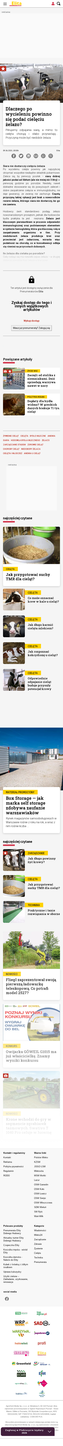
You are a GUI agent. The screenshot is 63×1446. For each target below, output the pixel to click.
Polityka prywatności (13, 1166)
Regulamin (8, 1171)
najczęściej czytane (17, 518)
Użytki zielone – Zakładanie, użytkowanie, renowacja (15, 1279)
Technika (38, 1257)
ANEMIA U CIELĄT (32, 453)
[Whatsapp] (43, 156)
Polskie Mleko (41, 1157)
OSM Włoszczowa (43, 1202)
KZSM (37, 1162)
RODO (6, 1175)
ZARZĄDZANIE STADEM (14, 444)
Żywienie (38, 1248)
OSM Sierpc (40, 1198)
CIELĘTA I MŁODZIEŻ (12, 453)
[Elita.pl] (23, 4)
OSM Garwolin (41, 1184)
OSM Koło (39, 1189)
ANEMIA (51, 436)
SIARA (6, 440)
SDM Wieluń (40, 1207)
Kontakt (7, 1157)
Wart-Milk (38, 1216)
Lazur (36, 1180)
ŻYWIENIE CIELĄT (11, 436)
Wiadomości (40, 1230)
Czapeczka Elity (11, 1245)
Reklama (7, 1162)
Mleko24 (38, 1235)
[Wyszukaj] (58, 4)
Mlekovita (39, 1171)
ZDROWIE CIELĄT (35, 444)
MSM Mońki (40, 1175)
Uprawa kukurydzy (12, 1272)
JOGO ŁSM (40, 1166)
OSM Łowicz (40, 1193)
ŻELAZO (46, 440)
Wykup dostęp (31, 320)
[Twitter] (21, 156)
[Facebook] (13, 156)
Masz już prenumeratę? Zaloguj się (31, 328)
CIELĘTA (24, 436)
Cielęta (37, 1253)
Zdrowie (38, 1244)
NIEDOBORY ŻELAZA (30, 449)
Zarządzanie (40, 1239)
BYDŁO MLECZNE (38, 436)
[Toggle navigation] (5, 4)
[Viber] (50, 156)
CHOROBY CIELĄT (11, 449)
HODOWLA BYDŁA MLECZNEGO (25, 440)
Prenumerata (40, 1262)
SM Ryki (38, 1211)
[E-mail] (36, 156)
